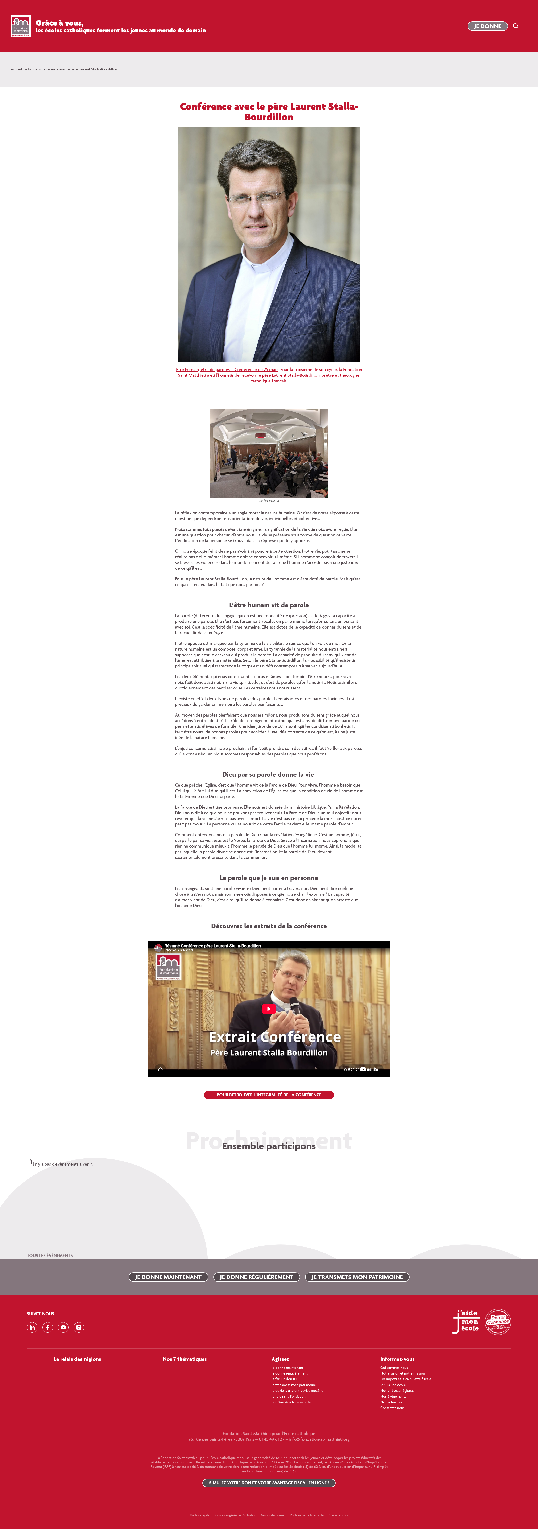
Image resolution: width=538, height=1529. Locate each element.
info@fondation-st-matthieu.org (319, 1439)
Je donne (487, 26)
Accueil (16, 69)
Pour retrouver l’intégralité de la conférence (269, 1094)
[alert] (269, 1161)
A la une (31, 69)
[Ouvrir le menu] (525, 26)
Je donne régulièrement (256, 1277)
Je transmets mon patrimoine (357, 1277)
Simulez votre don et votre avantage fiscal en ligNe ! (269, 1482)
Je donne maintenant (168, 1277)
